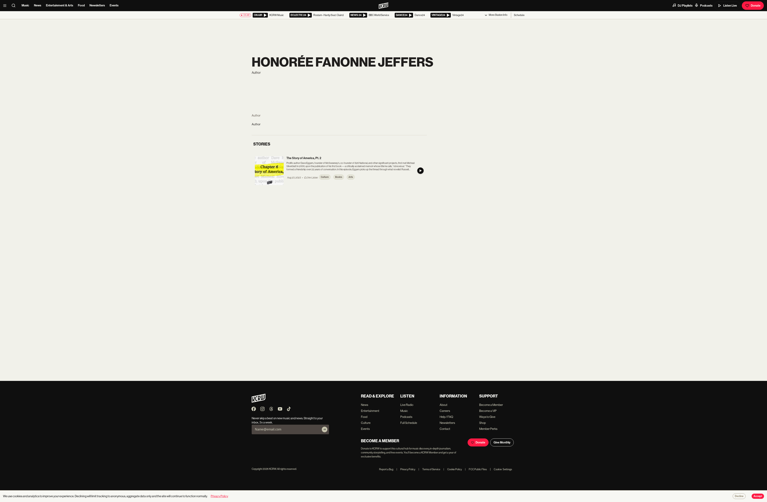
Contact (445, 428)
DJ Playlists (685, 5)
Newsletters (97, 5)
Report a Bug (386, 469)
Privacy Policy (405, 469)
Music (25, 5)
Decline (739, 496)
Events (114, 5)
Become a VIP (488, 410)
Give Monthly (502, 442)
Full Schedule (408, 422)
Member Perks (488, 428)
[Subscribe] (324, 429)
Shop (482, 422)
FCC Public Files (476, 469)
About (443, 404)
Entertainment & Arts (59, 5)
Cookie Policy (452, 469)
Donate (755, 5)
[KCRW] (258, 401)
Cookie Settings (503, 469)
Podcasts (706, 5)
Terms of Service (429, 469)
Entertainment (370, 410)
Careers (445, 410)
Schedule (519, 15)
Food (81, 5)
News (37, 5)
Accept (758, 496)
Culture (366, 422)
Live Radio (406, 404)
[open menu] (6, 5)
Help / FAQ (446, 416)
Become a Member (491, 404)
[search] (14, 5)
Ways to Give (487, 416)
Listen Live (730, 5)
